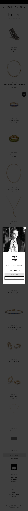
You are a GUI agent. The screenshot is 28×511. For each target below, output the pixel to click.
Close (25, 227)
